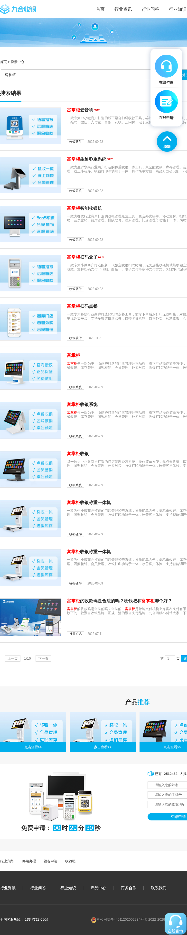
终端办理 (29, 861)
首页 (3, 62)
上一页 (13, 658)
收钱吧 (70, 861)
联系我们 (159, 888)
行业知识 (178, 9)
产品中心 (98, 888)
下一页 (43, 658)
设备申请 (50, 861)
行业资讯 (123, 9)
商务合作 (128, 888)
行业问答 (150, 9)
